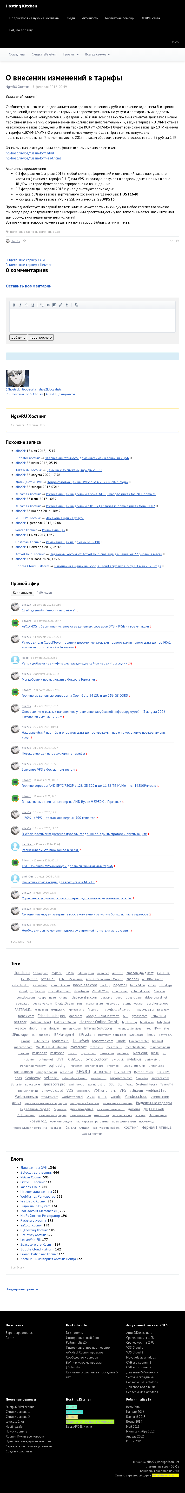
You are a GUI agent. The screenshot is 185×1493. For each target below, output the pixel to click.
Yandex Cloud (30, 1187)
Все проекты (75, 1333)
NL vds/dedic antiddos (141, 1357)
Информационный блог (82, 1338)
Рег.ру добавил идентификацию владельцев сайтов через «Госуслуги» (74, 663)
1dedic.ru (22, 972)
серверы (56, 1127)
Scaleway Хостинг (33, 1235)
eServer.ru (112, 1003)
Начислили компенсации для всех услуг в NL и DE (58, 882)
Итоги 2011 (134, 1441)
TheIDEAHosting (28, 1090)
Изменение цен (53, 530)
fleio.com (163, 1010)
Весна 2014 (134, 1422)
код (48, 305)
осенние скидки (61, 1121)
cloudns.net (120, 991)
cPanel (63, 997)
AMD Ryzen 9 (29, 979)
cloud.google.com (32, 991)
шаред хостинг (92, 1133)
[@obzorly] (17, 378)
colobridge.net (140, 991)
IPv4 (157, 1028)
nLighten (29, 1059)
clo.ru (152, 985)
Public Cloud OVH (133, 1065)
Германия (60, 1109)
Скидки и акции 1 (18, 1412)
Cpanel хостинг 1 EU (140, 1338)
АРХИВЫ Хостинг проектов (85, 1352)
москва (140, 1115)
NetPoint (140, 1052)
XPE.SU (102, 1097)
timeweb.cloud (52, 1090)
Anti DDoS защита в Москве (104, 979)
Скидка (71, 1127)
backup (105, 985)
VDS (69, 1090)
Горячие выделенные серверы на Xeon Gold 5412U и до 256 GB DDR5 (75, 695)
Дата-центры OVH (28, 482)
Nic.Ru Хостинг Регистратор (40, 1215)
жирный (14, 305)
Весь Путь (132, 1407)
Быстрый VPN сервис (20, 1407)
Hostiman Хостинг (28, 542)
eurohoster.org (157, 1003)
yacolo (116, 1096)
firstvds (92, 1009)
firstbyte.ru (58, 1010)
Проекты (69, 54)
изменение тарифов (24, 231)
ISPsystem (86, 1034)
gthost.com (139, 1016)
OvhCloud (75, 1059)
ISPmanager (20, 1034)
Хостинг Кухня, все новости (25, 1436)
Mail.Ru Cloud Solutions (51, 1047)
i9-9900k (20, 1028)
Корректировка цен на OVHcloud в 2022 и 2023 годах (87, 482)
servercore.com (121, 1078)
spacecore (32, 1084)
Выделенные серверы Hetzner (29, 264)
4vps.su (57, 973)
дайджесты (66, 394)
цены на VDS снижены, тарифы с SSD (74, 470)
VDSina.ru (100, 1090)
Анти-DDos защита (139, 1333)
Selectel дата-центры (36, 1172)
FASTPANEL (23, 1009)
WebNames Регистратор (38, 1196)
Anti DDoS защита (71, 979)
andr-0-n (27, 876)
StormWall (125, 1084)
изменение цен (49, 231)
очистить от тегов (76, 305)
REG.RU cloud (102, 1072)
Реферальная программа (30, 1127)
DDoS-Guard (134, 997)
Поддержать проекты (22, 1289)
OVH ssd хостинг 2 (138, 1367)
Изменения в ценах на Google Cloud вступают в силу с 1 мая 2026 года (107, 566)
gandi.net (75, 1016)
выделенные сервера (117, 1103)
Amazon (117, 973)
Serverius (142, 1078)
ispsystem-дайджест (112, 1034)
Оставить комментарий (29, 286)
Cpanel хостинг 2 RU (140, 1343)
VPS (122, 1090)
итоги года (101, 1115)
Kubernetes (41, 1041)
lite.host (157, 1041)
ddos (119, 997)
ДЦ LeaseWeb (153, 1109)
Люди (71, 18)
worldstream (49, 1097)
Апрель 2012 (135, 1436)
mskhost (57, 1052)
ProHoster (75, 1065)
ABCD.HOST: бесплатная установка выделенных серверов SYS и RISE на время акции (85, 626)
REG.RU (83, 1071)
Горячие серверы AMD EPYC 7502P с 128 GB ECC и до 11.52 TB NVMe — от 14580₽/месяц (89, 785)
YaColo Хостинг (31, 1225)
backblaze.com (85, 984)
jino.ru (151, 1034)
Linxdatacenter (139, 1041)
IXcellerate (136, 1034)
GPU (125, 1016)
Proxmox (113, 1065)
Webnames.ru (26, 1096)
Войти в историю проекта (84, 1362)
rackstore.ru (23, 1071)
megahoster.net (136, 1047)
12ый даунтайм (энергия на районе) (48, 610)
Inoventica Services (128, 1028)
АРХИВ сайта (150, 18)
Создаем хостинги (19, 1451)
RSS (42, 425)
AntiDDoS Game (152, 979)
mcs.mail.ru (114, 1047)
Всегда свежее (96, 54)
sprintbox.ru (77, 1084)
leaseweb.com (102, 1041)
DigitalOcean (64, 1003)
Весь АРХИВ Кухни (79, 1427)
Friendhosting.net (52, 1015)
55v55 (175, 1466)
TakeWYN (166, 1084)
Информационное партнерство (88, 1348)
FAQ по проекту (21, 30)
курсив (20, 305)
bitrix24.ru (137, 985)
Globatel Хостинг (27, 458)
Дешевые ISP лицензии (142, 1372)
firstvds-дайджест (116, 1009)
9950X (70, 973)
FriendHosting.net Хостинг (39, 1254)
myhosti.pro (88, 1053)
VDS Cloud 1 (134, 1348)
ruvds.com (122, 1071)
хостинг (131, 1127)
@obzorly (28, 389)
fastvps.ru (41, 1010)
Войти (175, 42)
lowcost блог (15, 1422)
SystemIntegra (146, 1084)
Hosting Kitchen (21, 6)
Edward (26, 620)
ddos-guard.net (156, 997)
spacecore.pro (54, 1084)
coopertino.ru (47, 997)
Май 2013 (132, 1427)
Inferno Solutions (98, 1028)
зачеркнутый (26, 305)
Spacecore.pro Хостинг (37, 1244)
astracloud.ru (20, 985)
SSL (111, 1084)
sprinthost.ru (97, 1084)
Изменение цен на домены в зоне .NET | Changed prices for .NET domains (101, 494)
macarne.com (23, 1047)
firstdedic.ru (76, 1010)
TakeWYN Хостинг (28, 470)
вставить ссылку (61, 305)
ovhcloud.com (97, 1059)
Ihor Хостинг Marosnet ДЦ (39, 1211)
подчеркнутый (33, 305)
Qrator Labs (156, 1065)
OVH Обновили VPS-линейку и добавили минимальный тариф (67, 866)
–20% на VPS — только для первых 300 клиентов (58, 818)
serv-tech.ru (98, 1078)
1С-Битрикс (40, 973)
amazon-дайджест (139, 973)
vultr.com (136, 1090)
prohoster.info (94, 1065)
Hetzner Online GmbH (99, 1021)
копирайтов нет (168, 1462)
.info (176, 1471)
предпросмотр (41, 337)
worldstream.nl (72, 1097)
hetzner (20, 1021)
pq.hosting (57, 1065)
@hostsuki (13, 389)
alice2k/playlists (50, 389)
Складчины (17, 54)
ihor (43, 1028)
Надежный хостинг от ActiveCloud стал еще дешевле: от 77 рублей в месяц (106, 554)
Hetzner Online (65, 1022)
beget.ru (120, 984)
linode (121, 1041)
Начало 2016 (135, 1412)
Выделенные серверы (154, 1102)
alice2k (15, 241)
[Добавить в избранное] (24, 241)
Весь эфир (17, 941)
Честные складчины (140, 1377)
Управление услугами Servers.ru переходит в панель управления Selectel (77, 898)
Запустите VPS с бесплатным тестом (48, 769)
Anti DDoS (48, 979)
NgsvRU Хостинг (17, 87)
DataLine (106, 997)
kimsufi (25, 1041)
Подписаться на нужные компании (34, 18)
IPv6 (167, 1028)
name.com (107, 1053)
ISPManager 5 (41, 1034)
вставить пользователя (67, 305)
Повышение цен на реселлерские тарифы (53, 753)
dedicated (22, 1003)
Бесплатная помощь (119, 18)
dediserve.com (42, 1003)
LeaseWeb (81, 1040)
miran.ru (23, 1053)
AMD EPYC (163, 973)
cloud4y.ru (81, 991)
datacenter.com (84, 997)
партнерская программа (92, 1121)
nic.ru (155, 1052)
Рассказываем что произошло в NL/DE (50, 850)
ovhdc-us (134, 1059)
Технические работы (106, 1127)
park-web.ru (152, 1059)
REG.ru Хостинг (31, 1177)
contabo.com (26, 997)
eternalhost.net (133, 1003)
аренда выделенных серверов (46, 1103)
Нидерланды (158, 1115)
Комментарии (22, 593)
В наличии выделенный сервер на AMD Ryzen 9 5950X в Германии (71, 801)
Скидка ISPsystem (44, 54)
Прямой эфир (25, 583)
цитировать (42, 305)
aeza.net (103, 973)
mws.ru (72, 1053)
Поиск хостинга (16, 1431)
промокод (146, 1121)
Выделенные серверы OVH (26, 260)
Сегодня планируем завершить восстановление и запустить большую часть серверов (85, 914)
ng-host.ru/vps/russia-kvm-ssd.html (33, 158)
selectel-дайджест (74, 1078)
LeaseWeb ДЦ (30, 1239)
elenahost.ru (94, 1003)
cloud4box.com (59, 991)
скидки (84, 1127)
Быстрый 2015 (135, 1417)
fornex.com (26, 1016)
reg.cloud (66, 1072)
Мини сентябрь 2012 (140, 1431)
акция (16, 1102)
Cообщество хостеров (82, 1357)
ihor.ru (54, 1028)
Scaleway (32, 1077)
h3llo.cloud (158, 1016)
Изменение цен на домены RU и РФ (73, 542)
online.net (46, 1059)
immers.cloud (71, 1028)
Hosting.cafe (14, 1427)
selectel (51, 1077)
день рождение (81, 1109)
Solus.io (16, 1084)
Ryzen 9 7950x (143, 1072)
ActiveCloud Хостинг (30, 554)
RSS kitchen (34, 394)
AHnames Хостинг (28, 494)
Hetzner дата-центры (36, 1191)
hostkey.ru (147, 1022)
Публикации (45, 593)
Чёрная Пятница (156, 1127)
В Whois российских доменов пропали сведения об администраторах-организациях (84, 834)
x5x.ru (91, 1097)
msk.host (39, 1052)
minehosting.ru (160, 1047)
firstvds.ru (144, 1009)
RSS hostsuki (15, 394)
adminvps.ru (86, 973)
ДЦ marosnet (26, 1115)
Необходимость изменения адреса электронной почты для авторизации (76, 930)
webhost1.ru (156, 1090)
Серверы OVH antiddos (142, 1382)
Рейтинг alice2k (76, 1343)
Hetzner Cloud (40, 1022)
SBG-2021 (163, 1072)
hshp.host (163, 1022)
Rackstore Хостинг (33, 1220)
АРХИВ (51, 394)
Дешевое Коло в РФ (140, 1387)
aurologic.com (60, 985)
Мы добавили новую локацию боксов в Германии (58, 679)
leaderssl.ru (60, 1041)
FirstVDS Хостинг (32, 1182)
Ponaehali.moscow (33, 1065)
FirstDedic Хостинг (33, 1201)
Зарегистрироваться (20, 1333)
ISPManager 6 (64, 1034)
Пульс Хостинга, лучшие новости (28, 1441)
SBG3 (18, 1078)
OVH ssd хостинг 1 (138, 1362)
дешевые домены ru (111, 1109)
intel (148, 1028)
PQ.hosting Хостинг (34, 1230)
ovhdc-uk (118, 1059)
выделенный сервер (35, 1109)
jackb (25, 657)
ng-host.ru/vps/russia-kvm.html (30, 153)
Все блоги (17, 1267)
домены (134, 1109)
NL (164, 1053)
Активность (90, 18)
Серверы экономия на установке (29, 1446)
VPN (113, 1090)
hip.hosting (129, 1022)
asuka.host (40, 985)
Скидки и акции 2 (18, 1417)
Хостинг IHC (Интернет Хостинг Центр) (48, 1259)
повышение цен (124, 1121)
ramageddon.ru (46, 1072)
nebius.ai (123, 1053)
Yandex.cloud (136, 1096)
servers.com (160, 1078)
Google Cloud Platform (32, 566)
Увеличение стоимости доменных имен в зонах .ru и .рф (87, 458)
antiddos (132, 979)
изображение (54, 305)
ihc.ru (33, 1028)
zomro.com (160, 1096)
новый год (38, 1121)
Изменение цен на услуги (65, 518)
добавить (18, 337)
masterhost (78, 1047)
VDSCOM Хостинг (27, 518)
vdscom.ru (83, 1090)
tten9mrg (27, 844)
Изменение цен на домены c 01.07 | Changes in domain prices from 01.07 (100, 506)
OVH (60, 1059)
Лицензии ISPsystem (35, 1206)
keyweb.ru (165, 1034)
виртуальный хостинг (84, 1103)
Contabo (159, 991)
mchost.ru (96, 1047)
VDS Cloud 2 (134, 1352)
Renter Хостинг (26, 530)
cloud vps (165, 985)
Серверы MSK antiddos (142, 1392)
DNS (80, 1003)
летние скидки (122, 1115)
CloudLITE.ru (100, 991)
